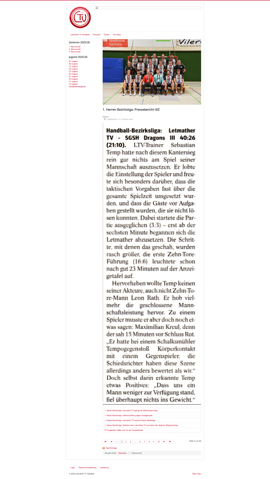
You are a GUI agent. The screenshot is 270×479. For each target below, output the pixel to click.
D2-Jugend (73, 74)
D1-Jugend (73, 71)
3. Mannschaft (75, 51)
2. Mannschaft (75, 49)
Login (73, 467)
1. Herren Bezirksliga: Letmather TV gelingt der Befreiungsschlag (130, 410)
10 (159, 441)
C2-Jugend (73, 69)
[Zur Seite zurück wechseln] (112, 442)
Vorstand (96, 34)
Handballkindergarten (77, 86)
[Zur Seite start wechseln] (106, 442)
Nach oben (196, 473)
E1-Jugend (73, 76)
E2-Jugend (73, 79)
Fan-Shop (117, 34)
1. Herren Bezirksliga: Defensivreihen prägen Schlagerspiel (128, 415)
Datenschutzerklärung (87, 467)
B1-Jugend (73, 61)
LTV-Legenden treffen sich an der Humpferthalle (123, 430)
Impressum (104, 467)
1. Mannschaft (75, 46)
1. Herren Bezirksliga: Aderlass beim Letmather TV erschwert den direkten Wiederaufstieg (141, 425)
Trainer (106, 34)
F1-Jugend (73, 81)
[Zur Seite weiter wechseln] (164, 442)
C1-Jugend (73, 66)
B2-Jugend (73, 63)
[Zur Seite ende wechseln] (170, 442)
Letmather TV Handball (80, 34)
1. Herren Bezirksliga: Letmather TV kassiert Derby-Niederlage (129, 420)
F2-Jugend (73, 84)
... (135, 441)
